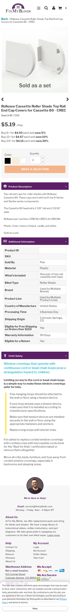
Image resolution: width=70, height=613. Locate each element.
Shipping (10, 550)
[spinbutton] (38, 160)
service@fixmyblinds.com (38, 506)
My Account (39, 550)
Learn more (53, 535)
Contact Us (11, 547)
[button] (42, 158)
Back (4, 19)
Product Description (20, 186)
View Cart (38, 557)
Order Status (40, 554)
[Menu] (38, 8)
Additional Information (21, 241)
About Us (10, 561)
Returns (9, 554)
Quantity (34, 153)
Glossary (10, 557)
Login (36, 547)
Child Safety (15, 356)
